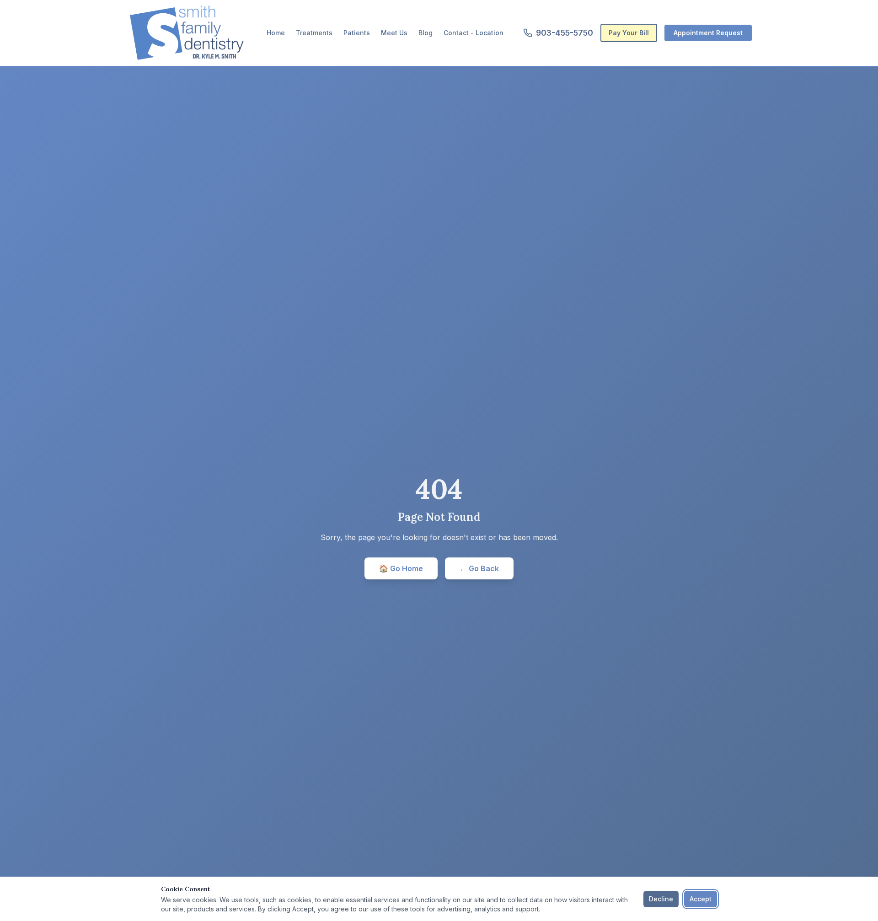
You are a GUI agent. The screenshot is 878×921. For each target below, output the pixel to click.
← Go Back (479, 568)
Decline (661, 899)
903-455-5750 (564, 32)
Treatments (314, 33)
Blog (425, 33)
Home (276, 33)
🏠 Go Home (401, 568)
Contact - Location (473, 33)
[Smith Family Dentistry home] (186, 33)
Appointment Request (708, 33)
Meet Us (394, 33)
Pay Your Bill (629, 33)
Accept (701, 899)
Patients (356, 33)
